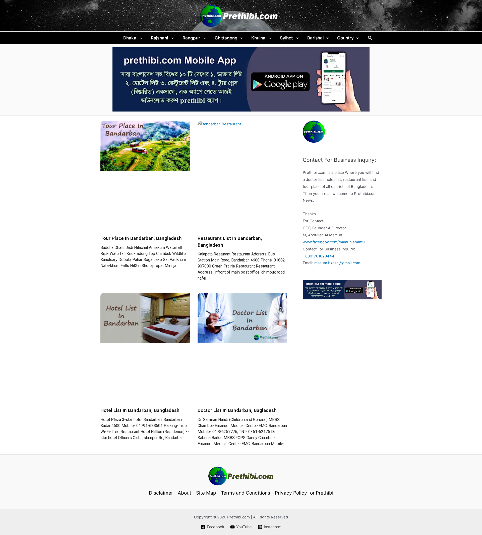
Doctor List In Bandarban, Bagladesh (237, 410)
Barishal (315, 37)
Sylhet (287, 37)
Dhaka (130, 37)
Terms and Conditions (245, 493)
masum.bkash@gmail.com (337, 262)
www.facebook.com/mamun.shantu (334, 242)
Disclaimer (161, 493)
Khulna (258, 37)
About (184, 493)
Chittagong (226, 37)
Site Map (206, 493)
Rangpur (192, 37)
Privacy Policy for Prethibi (304, 493)
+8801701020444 (318, 256)
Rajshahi (160, 37)
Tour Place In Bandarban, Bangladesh (141, 238)
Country (345, 37)
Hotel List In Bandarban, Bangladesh (139, 410)
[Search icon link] (370, 38)
